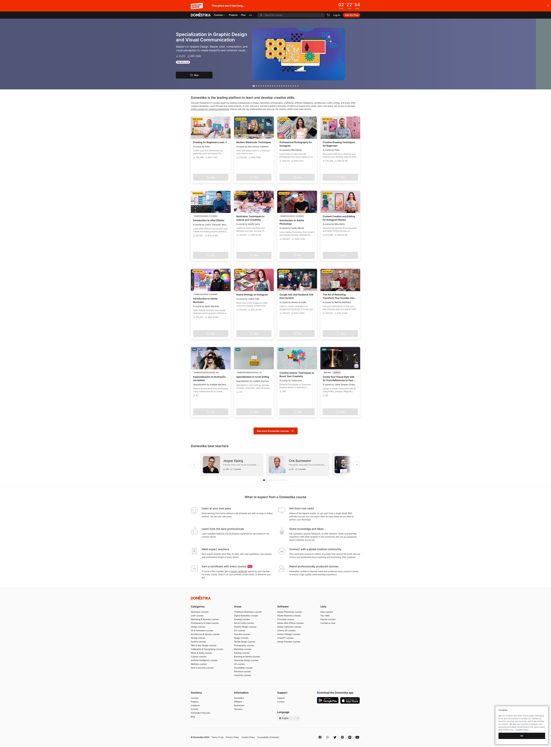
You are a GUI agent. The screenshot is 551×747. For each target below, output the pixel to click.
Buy (211, 75)
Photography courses (244, 645)
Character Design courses (246, 660)
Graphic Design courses (245, 627)
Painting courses (242, 653)
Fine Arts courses (242, 634)
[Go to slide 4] (261, 86)
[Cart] (328, 15)
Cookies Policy (248, 737)
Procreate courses (285, 619)
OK (521, 736)
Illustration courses (199, 612)
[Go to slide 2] (256, 86)
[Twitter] (335, 737)
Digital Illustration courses (246, 615)
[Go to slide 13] (281, 86)
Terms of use (218, 737)
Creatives (195, 705)
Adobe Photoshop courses (289, 612)
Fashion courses (198, 641)
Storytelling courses (243, 667)
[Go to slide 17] (291, 86)
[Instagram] (327, 737)
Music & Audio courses (201, 653)
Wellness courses (199, 664)
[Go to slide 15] (286, 86)
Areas (237, 606)
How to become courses (202, 667)
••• (250, 15)
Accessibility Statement (268, 737)
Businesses (239, 705)
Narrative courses (242, 671)
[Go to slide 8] (270, 86)
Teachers (238, 709)
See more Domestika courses (273, 431)
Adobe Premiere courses (288, 641)
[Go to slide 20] (297, 86)
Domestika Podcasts (200, 713)
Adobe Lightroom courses (289, 627)
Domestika (239, 698)
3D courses (239, 664)
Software (283, 606)
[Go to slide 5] (263, 86)
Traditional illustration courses (248, 612)
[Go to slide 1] (253, 86)
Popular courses (327, 619)
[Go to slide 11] (277, 86)
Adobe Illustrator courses (289, 615)
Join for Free (351, 15)
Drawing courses (242, 619)
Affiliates (238, 701)
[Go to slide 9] (272, 86)
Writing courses (198, 638)
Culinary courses (198, 656)
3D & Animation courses (202, 630)
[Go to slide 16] (288, 86)
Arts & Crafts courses (244, 623)
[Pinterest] (342, 737)
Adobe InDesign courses (288, 634)
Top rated (325, 615)
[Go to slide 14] (284, 86)
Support (281, 698)
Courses (218, 15)
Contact (281, 701)
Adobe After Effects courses (290, 623)
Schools (194, 709)
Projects (233, 15)
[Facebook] (320, 737)
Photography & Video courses (205, 623)
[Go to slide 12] (279, 86)
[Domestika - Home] (201, 14)
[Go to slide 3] (258, 86)
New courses (326, 612)
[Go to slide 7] (268, 86)
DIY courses (239, 630)
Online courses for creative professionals (210, 109)
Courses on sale (327, 623)
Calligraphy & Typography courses (207, 649)
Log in (336, 15)
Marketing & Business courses (205, 619)
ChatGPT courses (285, 638)
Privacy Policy (232, 737)
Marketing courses (242, 649)
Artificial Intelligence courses (204, 660)
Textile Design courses (244, 641)
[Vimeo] (350, 737)
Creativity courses (242, 675)
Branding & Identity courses (247, 656)
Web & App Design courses (203, 645)
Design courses (198, 627)
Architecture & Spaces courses (205, 634)
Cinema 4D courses (286, 630)
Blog (193, 716)
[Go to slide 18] (293, 86)
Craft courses (197, 615)
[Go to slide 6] (265, 86)
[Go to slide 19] (295, 86)
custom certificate (238, 571)
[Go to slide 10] (275, 86)
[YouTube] (357, 737)
